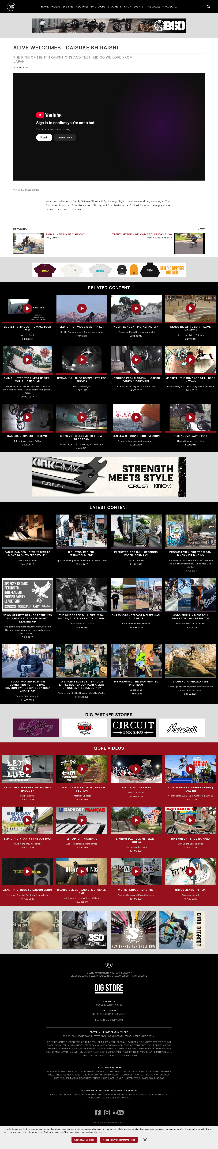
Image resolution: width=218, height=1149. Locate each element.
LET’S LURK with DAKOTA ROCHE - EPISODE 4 (27, 789)
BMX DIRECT (67, 1071)
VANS (137, 1078)
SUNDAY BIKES (83, 1078)
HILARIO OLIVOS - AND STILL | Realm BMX (82, 891)
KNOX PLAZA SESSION (136, 787)
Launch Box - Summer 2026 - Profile (136, 840)
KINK (70, 1075)
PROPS (148, 1075)
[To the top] (109, 964)
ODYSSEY (127, 1075)
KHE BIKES (61, 1075)
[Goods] (133, 728)
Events (138, 6)
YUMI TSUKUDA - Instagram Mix (136, 326)
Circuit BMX (64, 1094)
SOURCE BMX (68, 1078)
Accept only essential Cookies (119, 1139)
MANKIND (105, 1075)
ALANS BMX (53, 1071)
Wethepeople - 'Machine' (136, 889)
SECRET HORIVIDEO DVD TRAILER (82, 326)
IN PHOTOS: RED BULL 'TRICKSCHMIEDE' (82, 554)
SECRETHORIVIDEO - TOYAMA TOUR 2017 (27, 328)
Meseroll (119, 1094)
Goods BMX (105, 1094)
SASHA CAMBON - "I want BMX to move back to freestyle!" (27, 554)
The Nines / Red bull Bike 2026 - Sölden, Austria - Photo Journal (81, 617)
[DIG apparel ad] (109, 270)
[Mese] (84, 728)
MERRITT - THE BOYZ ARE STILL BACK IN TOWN (190, 380)
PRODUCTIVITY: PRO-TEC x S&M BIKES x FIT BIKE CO (190, 554)
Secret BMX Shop (158, 1094)
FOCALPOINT (152, 1071)
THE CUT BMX (122, 1071)
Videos (55, 6)
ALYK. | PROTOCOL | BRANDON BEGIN (27, 889)
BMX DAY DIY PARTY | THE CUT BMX (27, 838)
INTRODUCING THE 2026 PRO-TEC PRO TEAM (136, 683)
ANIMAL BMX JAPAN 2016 (190, 435)
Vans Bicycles (123, 1098)
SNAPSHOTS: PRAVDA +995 (190, 681)
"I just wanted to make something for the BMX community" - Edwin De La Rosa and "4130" (27, 686)
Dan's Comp (79, 1094)
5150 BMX (92, 1094)
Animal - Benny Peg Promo (65, 234)
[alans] (109, 26)
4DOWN (161, 1078)
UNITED (129, 1078)
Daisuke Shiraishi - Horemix (27, 435)
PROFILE (139, 1075)
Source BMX (93, 1098)
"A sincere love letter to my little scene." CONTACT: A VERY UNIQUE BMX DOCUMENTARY (82, 684)
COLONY (109, 1071)
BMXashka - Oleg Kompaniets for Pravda (82, 380)
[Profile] (182, 930)
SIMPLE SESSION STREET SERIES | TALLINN (190, 789)
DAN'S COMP (137, 1071)
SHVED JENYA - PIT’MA (190, 889)
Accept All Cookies (84, 1139)
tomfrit (109, 1122)
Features (82, 6)
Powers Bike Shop (136, 1094)
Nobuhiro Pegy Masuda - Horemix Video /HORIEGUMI (136, 380)
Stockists (115, 6)
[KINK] (36, 930)
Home (45, 6)
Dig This (68, 6)
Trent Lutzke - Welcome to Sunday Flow (142, 234)
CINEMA (99, 1071)
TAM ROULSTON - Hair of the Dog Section (81, 789)
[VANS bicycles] (182, 728)
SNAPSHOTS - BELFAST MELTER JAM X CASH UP (136, 617)
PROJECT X (170, 6)
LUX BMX (93, 1075)
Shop (127, 6)
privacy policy (100, 1132)
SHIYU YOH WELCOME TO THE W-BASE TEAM (82, 437)
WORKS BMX (148, 1078)
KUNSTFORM (81, 1075)
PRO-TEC (158, 1075)
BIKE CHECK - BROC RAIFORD (190, 838)
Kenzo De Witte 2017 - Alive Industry (190, 328)
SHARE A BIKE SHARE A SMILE (108, 1078)
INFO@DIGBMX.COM (113, 1020)
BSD (76, 1071)
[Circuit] (36, 728)
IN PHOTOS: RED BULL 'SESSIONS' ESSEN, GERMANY (136, 554)
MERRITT (116, 1075)
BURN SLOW (87, 1071)
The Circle (153, 6)
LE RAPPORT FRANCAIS (82, 838)
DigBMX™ (127, 973)
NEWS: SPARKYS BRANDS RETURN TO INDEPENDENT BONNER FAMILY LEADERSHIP (27, 618)
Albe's (52, 1094)
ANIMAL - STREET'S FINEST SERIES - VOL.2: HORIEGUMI (27, 380)
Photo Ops (98, 6)
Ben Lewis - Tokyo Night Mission (136, 435)
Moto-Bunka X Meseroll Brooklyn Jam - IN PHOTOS (190, 617)
